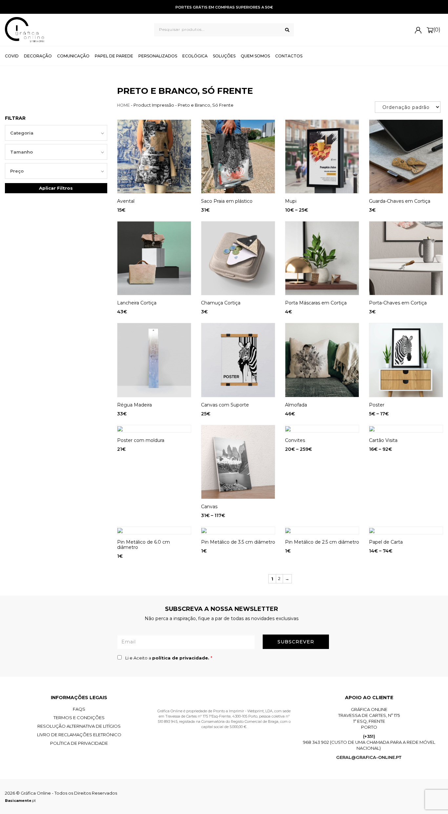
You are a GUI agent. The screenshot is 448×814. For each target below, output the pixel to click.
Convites (295, 440)
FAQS (79, 709)
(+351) (369, 736)
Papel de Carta (386, 542)
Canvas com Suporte (225, 404)
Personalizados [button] (157, 55)
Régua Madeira (134, 404)
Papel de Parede (114, 55)
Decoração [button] (38, 55)
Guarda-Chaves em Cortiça (399, 201)
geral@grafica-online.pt (369, 757)
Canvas (209, 506)
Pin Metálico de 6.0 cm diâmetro (143, 544)
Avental (125, 201)
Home (123, 105)
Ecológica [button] (195, 55)
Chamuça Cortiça (220, 302)
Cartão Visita (383, 440)
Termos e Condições (79, 717)
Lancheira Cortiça (136, 302)
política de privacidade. (181, 657)
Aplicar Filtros (56, 188)
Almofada (296, 404)
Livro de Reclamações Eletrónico (79, 734)
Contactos (288, 55)
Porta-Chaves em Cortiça (398, 302)
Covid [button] (12, 55)
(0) (436, 30)
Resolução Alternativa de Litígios (79, 726)
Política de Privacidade (79, 743)
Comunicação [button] (73, 55)
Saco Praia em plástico (227, 201)
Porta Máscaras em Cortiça (316, 302)
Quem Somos (255, 55)
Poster (376, 404)
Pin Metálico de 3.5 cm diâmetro (238, 542)
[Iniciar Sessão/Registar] (418, 29)
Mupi (290, 201)
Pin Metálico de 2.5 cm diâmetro (322, 542)
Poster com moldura (140, 440)
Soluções (224, 55)
